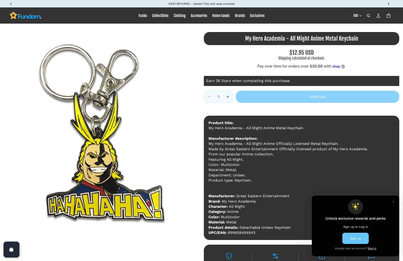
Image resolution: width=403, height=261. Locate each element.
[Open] (11, 249)
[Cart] (388, 16)
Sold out (317, 96)
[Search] (368, 16)
